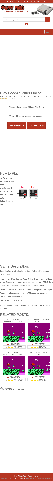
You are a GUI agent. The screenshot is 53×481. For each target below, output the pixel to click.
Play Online (18, 96)
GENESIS (24, 1)
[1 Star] (0, 99)
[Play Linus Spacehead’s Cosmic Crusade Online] (14, 365)
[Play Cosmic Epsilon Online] (38, 332)
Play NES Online (6, 96)
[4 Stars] (5, 99)
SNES (45, 1)
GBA (17, 1)
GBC (12, 1)
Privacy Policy (22, 476)
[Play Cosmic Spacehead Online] (14, 332)
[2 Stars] (2, 99)
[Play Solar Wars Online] (38, 365)
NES (39, 1)
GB (7, 1)
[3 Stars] (3, 99)
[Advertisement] (26, 62)
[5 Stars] (6, 99)
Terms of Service (33, 476)
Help (15, 476)
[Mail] (26, 24)
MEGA (32, 1)
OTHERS (33, 96)
